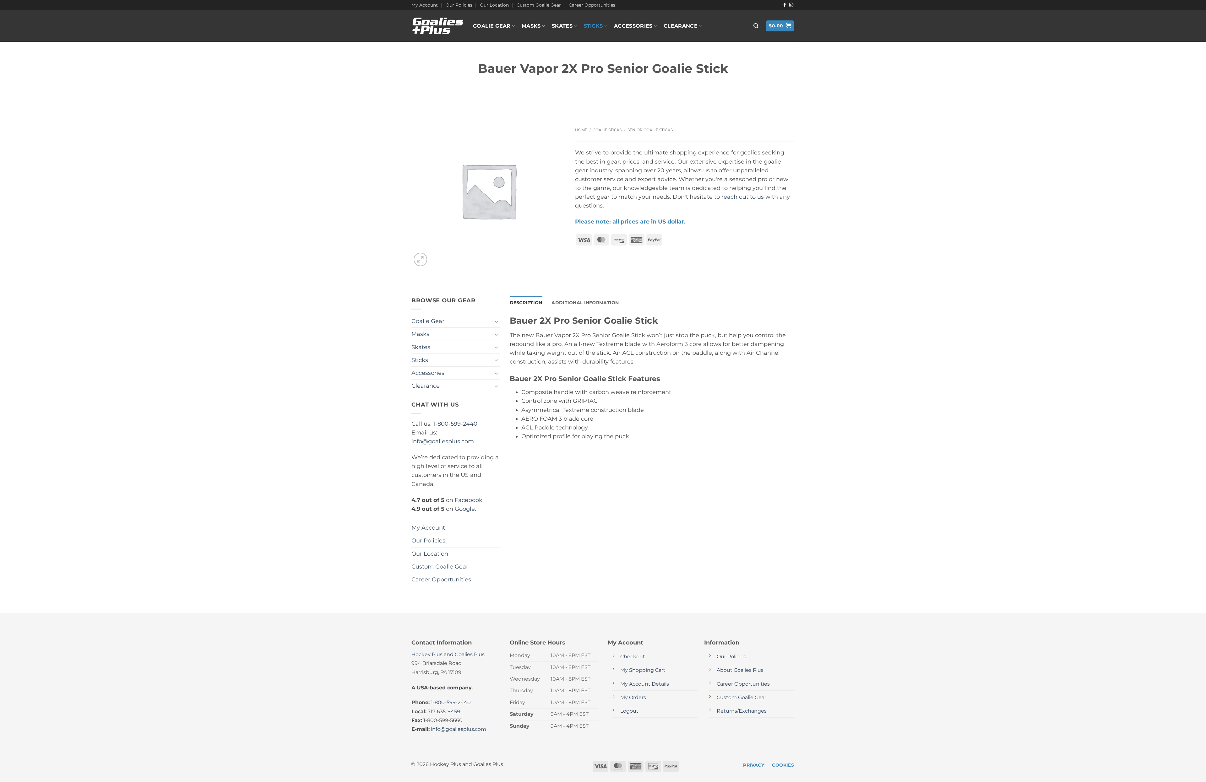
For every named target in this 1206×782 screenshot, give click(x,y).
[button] (755, 26)
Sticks (593, 26)
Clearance (681, 26)
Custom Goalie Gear (539, 5)
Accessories (633, 26)
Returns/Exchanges (742, 711)
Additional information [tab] (585, 302)
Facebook (468, 500)
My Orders (633, 697)
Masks (531, 26)
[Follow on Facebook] (785, 5)
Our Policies (459, 5)
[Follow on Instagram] (791, 5)
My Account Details (644, 684)
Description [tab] (526, 302)
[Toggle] (496, 321)
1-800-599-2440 (455, 423)
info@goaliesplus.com (442, 441)
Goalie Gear (492, 26)
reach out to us (742, 196)
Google (465, 508)
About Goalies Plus (740, 670)
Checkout (632, 657)
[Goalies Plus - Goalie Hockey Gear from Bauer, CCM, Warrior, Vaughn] (437, 26)
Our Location (494, 5)
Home (581, 129)
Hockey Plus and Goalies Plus (448, 654)
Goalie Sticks (607, 129)
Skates (562, 26)
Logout (629, 711)
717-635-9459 (444, 712)
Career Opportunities (592, 5)
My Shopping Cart (642, 670)
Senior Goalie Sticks (650, 129)
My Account (424, 5)
